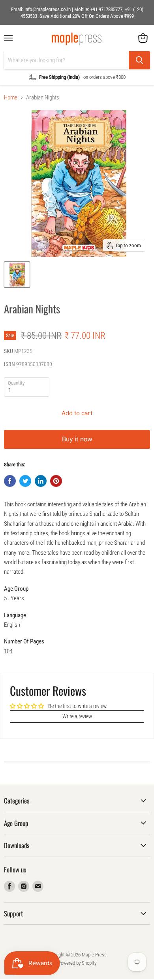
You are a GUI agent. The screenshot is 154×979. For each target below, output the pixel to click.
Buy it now (77, 439)
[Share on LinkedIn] (41, 481)
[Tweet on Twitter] (25, 481)
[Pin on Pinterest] (56, 481)
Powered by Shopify (77, 963)
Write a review (77, 716)
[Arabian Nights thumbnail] (17, 274)
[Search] (139, 60)
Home (10, 97)
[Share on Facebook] (10, 481)
